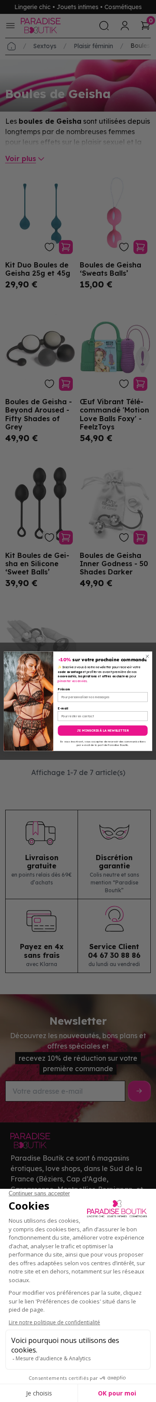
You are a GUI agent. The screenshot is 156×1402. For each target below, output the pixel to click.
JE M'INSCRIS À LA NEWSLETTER (103, 730)
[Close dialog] (147, 656)
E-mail (63, 708)
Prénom (64, 689)
